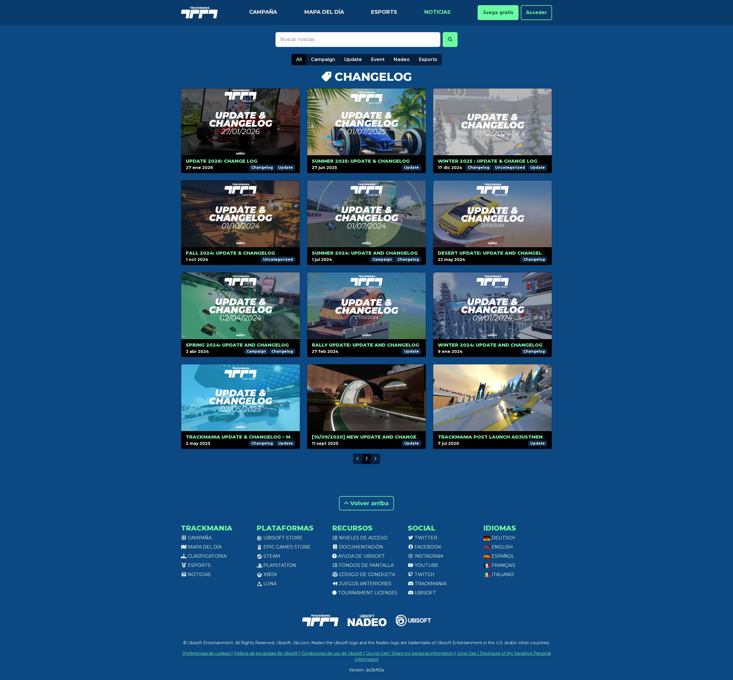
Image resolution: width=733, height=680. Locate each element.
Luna (269, 583)
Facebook (427, 547)
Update (353, 59)
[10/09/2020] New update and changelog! (370, 437)
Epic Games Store (286, 547)
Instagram (428, 556)
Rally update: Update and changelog (365, 345)
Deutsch (502, 538)
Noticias (437, 12)
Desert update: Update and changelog (493, 253)
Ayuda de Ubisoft (361, 556)
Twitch (423, 574)
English (501, 547)
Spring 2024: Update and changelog (237, 345)
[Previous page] (357, 459)
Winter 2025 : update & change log (487, 161)
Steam (271, 556)
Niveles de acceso (362, 538)
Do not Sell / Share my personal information (410, 653)
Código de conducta (366, 574)
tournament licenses (367, 593)
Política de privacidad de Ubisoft (266, 653)
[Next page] (375, 459)
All (299, 59)
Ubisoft (424, 593)
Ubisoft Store (282, 538)
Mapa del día (324, 12)
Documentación (360, 547)
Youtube (426, 565)
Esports (384, 12)
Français (502, 565)
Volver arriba (368, 503)
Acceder (536, 12)
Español (502, 556)
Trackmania (429, 583)
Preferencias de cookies (206, 653)
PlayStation (279, 565)
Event (378, 59)
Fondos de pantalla (366, 565)
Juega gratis (498, 12)
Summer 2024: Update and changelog (365, 253)
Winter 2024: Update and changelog (490, 345)
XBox (269, 574)
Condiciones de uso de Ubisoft (332, 653)
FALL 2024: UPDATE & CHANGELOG (230, 253)
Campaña (263, 12)
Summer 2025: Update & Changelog (361, 161)
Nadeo (402, 59)
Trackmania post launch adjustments (493, 437)
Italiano (502, 574)
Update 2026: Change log (221, 161)
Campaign (323, 59)
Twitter (425, 538)
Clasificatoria (206, 556)
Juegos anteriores (364, 583)
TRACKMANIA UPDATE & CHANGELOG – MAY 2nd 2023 (254, 437)
